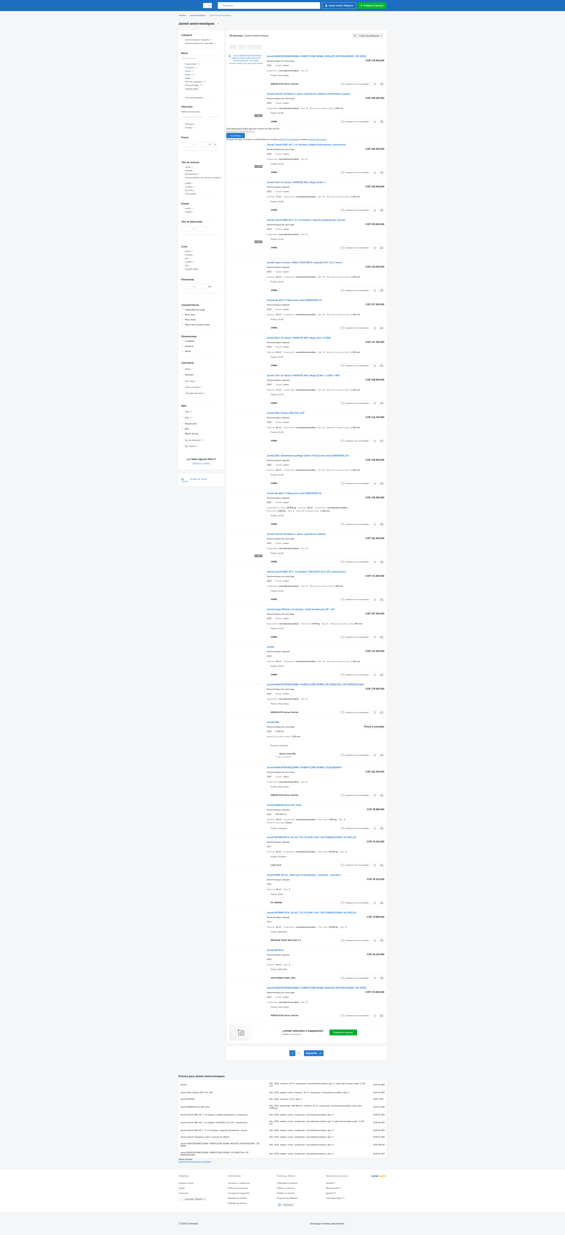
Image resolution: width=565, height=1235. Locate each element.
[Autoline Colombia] (189, 5)
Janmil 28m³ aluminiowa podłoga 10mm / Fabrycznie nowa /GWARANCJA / (308, 455)
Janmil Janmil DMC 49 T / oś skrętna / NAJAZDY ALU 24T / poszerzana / (306, 571)
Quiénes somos (186, 1183)
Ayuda (182, 1188)
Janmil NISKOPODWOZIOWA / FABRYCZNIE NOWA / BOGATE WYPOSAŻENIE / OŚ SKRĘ (316, 56)
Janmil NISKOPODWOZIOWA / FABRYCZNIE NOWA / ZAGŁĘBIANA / (304, 767)
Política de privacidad (238, 1188)
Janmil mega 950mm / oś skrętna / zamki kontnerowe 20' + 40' (301, 609)
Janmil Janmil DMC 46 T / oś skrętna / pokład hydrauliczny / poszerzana (306, 144)
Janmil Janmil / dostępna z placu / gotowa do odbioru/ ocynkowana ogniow (308, 94)
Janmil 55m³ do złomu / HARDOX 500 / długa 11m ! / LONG (299, 338)
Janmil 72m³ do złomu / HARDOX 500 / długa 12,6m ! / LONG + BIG (303, 375)
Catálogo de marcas (237, 1203)
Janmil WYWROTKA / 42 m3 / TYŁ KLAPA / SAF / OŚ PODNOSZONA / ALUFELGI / (312, 837)
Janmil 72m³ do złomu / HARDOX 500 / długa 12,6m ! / (296, 182)
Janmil (270, 647)
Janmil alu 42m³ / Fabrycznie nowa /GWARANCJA (294, 300)
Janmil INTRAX (275, 950)
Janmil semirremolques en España (194, 1161)
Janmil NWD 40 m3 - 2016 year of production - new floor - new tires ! (304, 875)
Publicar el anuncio (343, 1032)
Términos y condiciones (239, 1183)
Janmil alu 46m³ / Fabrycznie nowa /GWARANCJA (294, 493)
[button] (374, 84)
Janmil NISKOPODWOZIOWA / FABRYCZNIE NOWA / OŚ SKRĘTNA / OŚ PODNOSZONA (315, 684)
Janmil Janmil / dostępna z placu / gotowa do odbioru (296, 534)
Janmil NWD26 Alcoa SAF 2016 (284, 805)
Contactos (183, 1193)
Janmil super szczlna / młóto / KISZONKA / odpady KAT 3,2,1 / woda (304, 262)
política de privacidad (288, 139)
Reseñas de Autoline (237, 1198)
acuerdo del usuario (317, 139)
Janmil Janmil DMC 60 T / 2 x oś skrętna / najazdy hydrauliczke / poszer (306, 220)
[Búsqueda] (220, 5)
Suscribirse (235, 135)
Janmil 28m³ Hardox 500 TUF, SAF (286, 413)
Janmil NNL (273, 722)
